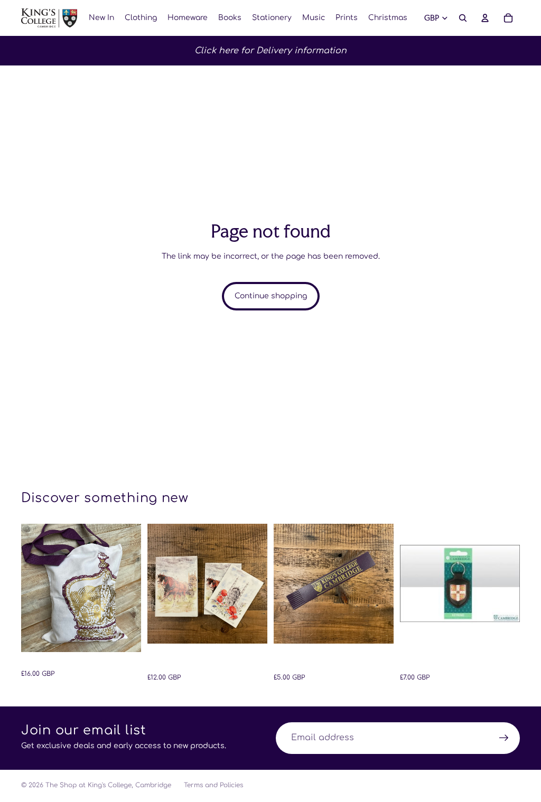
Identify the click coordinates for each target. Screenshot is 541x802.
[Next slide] (129, 587)
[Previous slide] (32, 587)
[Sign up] (504, 738)
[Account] (485, 18)
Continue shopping (271, 296)
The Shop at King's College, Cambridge (108, 785)
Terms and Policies (213, 785)
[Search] (462, 18)
